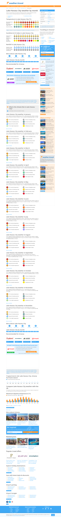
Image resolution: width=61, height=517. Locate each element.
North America (11, 8)
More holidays (9, 472)
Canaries (33, 508)
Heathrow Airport (22, 497)
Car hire (42, 42)
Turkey (33, 511)
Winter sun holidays (22, 470)
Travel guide (29, 57)
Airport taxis (43, 40)
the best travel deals (49, 158)
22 (24, 398)
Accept (53, 514)
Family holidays (10, 469)
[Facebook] (7, 502)
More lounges (9, 499)
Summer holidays (22, 468)
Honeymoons (32, 467)
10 (13, 400)
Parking (28, 511)
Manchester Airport (11, 486)
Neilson (20, 479)
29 (31, 397)
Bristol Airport (10, 488)
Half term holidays (11, 470)
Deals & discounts (35, 57)
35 (28, 397)
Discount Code (10, 352)
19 (9, 399)
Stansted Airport (11, 487)
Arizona (18, 8)
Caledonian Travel (33, 479)
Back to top (8, 409)
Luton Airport (21, 486)
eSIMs (42, 43)
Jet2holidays (21, 478)
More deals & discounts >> (45, 85)
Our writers (17, 509)
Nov (34, 61)
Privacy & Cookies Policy (16, 515)
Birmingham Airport (22, 487)
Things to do (51, 41)
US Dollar (49, 17)
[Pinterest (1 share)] (12, 502)
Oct (31, 61)
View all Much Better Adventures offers (33, 83)
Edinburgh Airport (22, 488)
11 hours (49, 12)
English (49, 15)
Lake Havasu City (23, 8)
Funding (17, 511)
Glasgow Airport (33, 487)
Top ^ (7, 504)
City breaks (10, 468)
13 (16, 399)
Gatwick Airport (32, 486)
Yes (48, 23)
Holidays (42, 37)
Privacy (11, 510)
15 (32, 399)
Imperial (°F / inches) (17, 405)
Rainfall (9, 17)
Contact (11, 509)
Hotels (50, 37)
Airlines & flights (11, 479)
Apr (15, 61)
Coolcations (32, 468)
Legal (11, 511)
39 (23, 396)
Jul (23, 61)
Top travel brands (11, 478)
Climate (28, 512)
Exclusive (10, 82)
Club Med (31, 480)
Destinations (13, 6)
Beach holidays (10, 467)
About (11, 508)
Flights (42, 38)
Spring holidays (21, 467)
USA (15, 8)
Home (7, 8)
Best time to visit (9, 57)
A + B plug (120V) (51, 19)
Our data (17, 508)
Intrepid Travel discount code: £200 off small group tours (22, 345)
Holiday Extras (32, 477)
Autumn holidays (22, 469)
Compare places (33, 469)
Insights (26, 6)
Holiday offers (10, 477)
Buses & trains (44, 41)
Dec (37, 61)
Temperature (10, 15)
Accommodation (52, 38)
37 (20, 396)
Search (30, 6)
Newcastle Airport (33, 488)
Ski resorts (32, 470)
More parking (9, 490)
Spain (33, 510)
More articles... (43, 114)
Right (49, 21)
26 (15, 398)
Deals (18, 6)
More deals (8, 482)
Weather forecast (16, 57)
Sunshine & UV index (28, 15)
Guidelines (17, 510)
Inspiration (22, 6)
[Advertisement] (40, 3)
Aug (26, 61)
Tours (50, 42)
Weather (8, 6)
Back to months (9, 128)
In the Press (15, 512)
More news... (43, 191)
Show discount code (31, 81)
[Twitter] (10, 502)
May (18, 61)
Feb (10, 61)
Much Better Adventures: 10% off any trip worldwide (21, 75)
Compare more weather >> (10, 407)
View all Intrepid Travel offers (34, 353)
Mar (12, 61)
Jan (7, 61)
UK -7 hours (50, 14)
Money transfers (52, 40)
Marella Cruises (21, 480)
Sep (29, 61)
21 (12, 398)
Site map (11, 512)
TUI (19, 477)
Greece (33, 509)
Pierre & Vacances (33, 478)
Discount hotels (10, 480)
